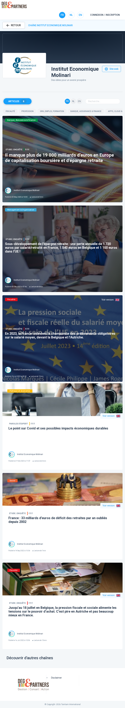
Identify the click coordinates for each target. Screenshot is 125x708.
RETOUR (16, 25)
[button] (62, 47)
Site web (114, 69)
